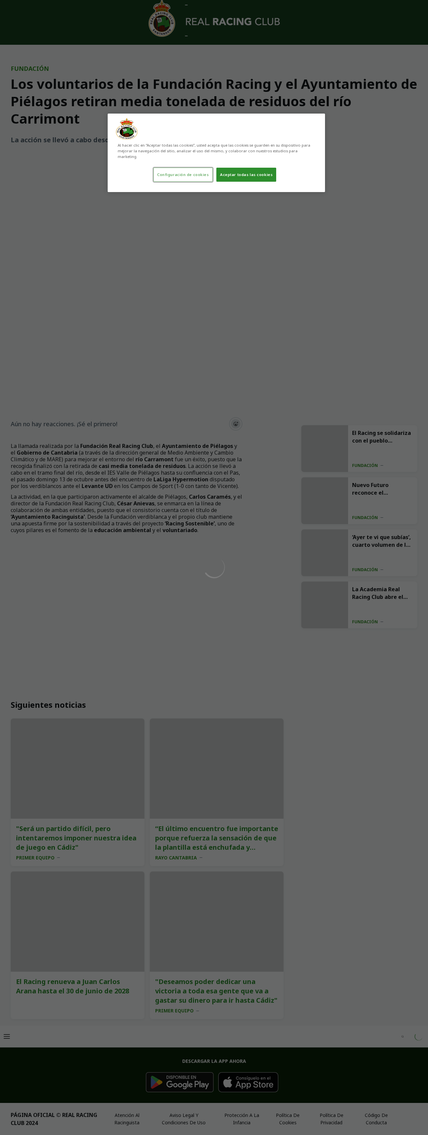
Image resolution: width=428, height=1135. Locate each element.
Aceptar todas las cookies (246, 174)
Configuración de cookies (183, 174)
